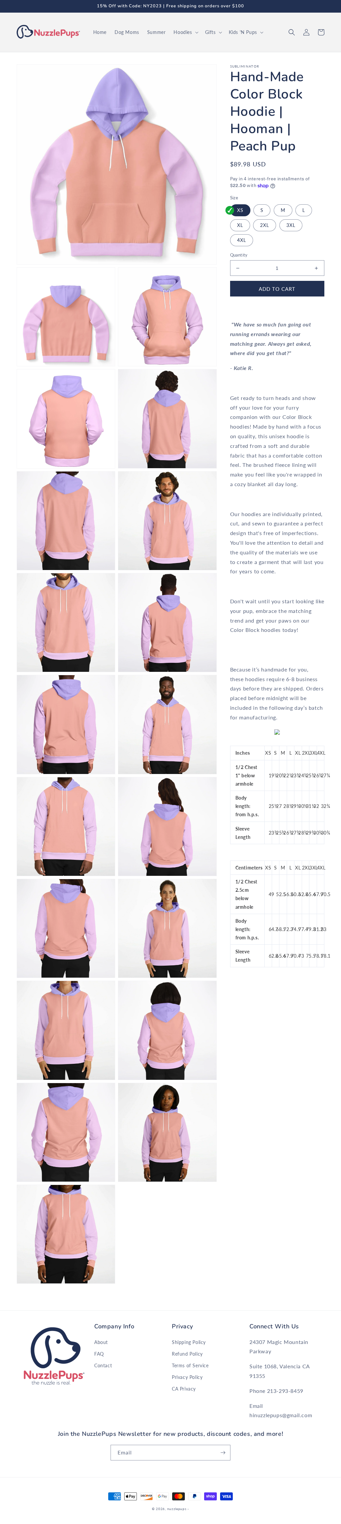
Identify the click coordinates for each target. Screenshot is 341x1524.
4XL (241, 240)
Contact (103, 1365)
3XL (290, 225)
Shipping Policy (189, 1342)
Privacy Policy (187, 1377)
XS (240, 210)
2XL (264, 225)
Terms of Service (190, 1365)
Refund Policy (187, 1354)
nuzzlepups (176, 1509)
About (101, 1342)
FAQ (99, 1354)
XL (240, 225)
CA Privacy (184, 1389)
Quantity (239, 255)
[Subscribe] (222, 1452)
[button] (185, 32)
